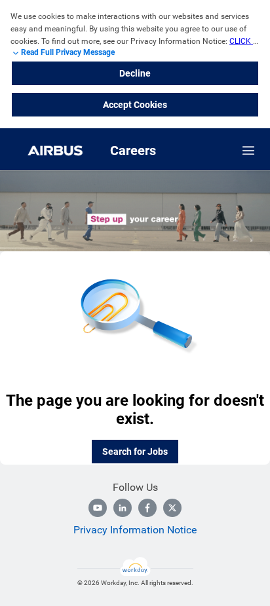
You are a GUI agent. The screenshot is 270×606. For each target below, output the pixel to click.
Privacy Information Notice (135, 530)
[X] (172, 508)
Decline (135, 73)
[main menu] (248, 150)
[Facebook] (147, 508)
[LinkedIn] (122, 508)
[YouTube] (97, 508)
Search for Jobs (135, 451)
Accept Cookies (135, 104)
